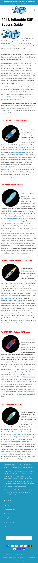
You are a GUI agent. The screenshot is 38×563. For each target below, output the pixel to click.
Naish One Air (19, 320)
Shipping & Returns (9, 509)
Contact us (7, 490)
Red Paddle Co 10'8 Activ (25, 233)
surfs (26, 394)
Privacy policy (31, 557)
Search (6, 526)
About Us (6, 505)
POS (21, 555)
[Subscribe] (30, 538)
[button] (4, 10)
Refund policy (12, 557)
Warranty (6, 514)
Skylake (19, 300)
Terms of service (22, 557)
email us (9, 110)
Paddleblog (30, 490)
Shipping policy (20, 560)
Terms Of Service (9, 522)
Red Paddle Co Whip (16, 434)
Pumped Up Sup (15, 555)
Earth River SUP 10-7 (8, 167)
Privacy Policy (8, 518)
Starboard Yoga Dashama (16, 218)
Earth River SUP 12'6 (8, 298)
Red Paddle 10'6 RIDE (18, 152)
